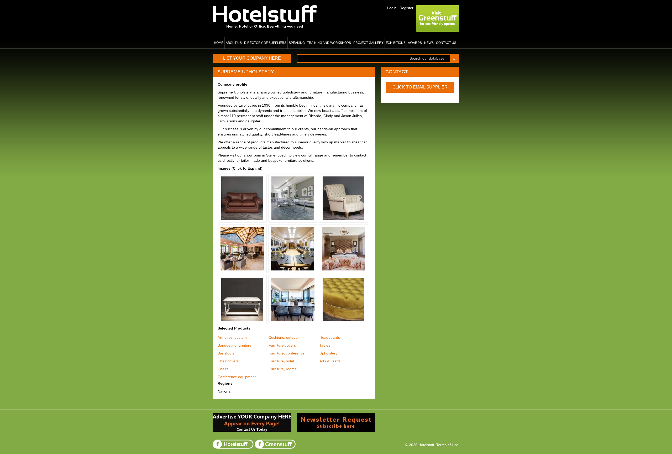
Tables (324, 345)
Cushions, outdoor (284, 337)
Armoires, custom (232, 337)
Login (391, 8)
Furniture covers (282, 345)
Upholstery (328, 353)
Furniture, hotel (281, 361)
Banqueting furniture (234, 345)
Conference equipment (237, 377)
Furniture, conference (286, 353)
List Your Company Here (252, 58)
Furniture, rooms (282, 369)
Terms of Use (447, 445)
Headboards (329, 337)
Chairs (223, 369)
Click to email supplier (420, 87)
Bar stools (226, 353)
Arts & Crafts (329, 361)
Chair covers (228, 361)
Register (406, 8)
